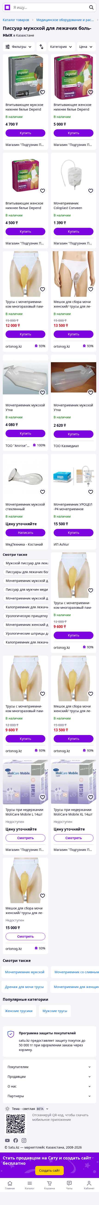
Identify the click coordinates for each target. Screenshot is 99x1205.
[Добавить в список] (42, 92)
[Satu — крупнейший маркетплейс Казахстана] (7, 7)
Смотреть (25, 838)
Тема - (23, 1108)
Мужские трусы (55, 1011)
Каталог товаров (16, 20)
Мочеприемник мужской (24, 972)
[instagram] (24, 1140)
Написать (25, 532)
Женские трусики (18, 1011)
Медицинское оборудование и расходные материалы (65, 20)
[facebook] (15, 1140)
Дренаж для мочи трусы (24, 987)
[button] (25, 133)
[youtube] (7, 1140)
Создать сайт (49, 1170)
